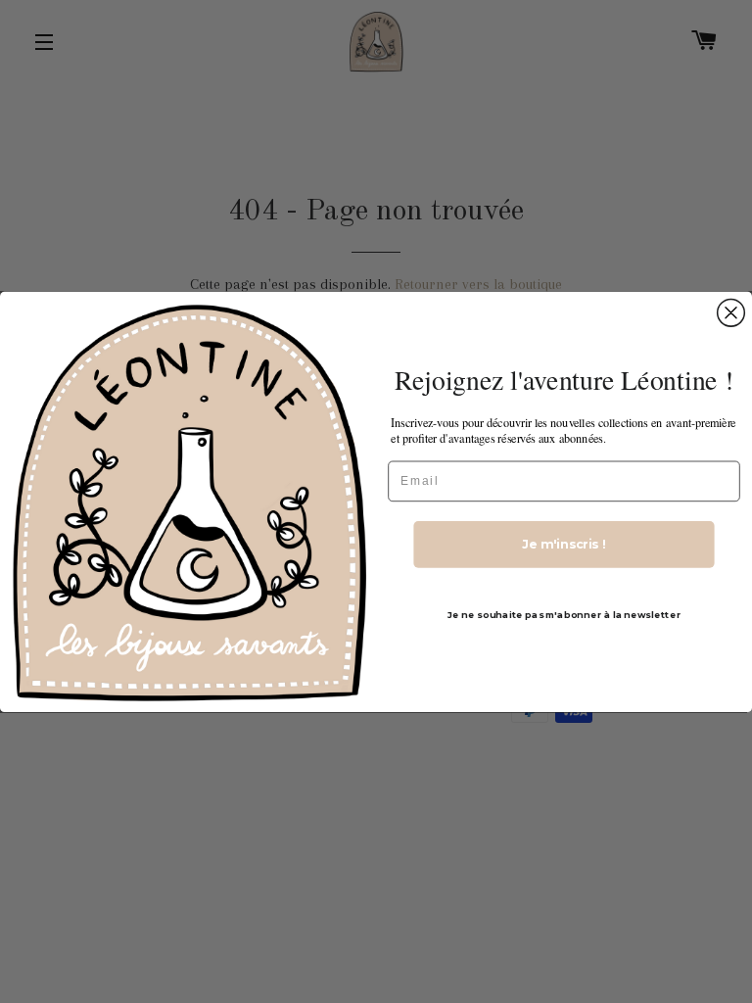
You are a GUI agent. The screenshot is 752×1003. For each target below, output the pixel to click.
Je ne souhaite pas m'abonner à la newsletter (564, 614)
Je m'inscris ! (564, 543)
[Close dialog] (731, 312)
